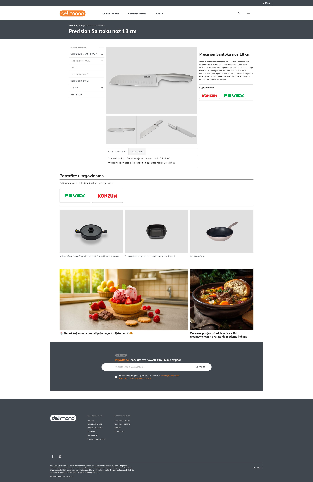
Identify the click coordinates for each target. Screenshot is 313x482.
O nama (91, 420)
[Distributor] (209, 96)
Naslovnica (73, 26)
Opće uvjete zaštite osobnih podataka (135, 378)
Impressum (92, 435)
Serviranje (120, 432)
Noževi (101, 26)
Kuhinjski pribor (122, 420)
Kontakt (91, 432)
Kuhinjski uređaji (122, 424)
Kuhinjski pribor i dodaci (88, 26)
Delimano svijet (95, 424)
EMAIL (267, 3)
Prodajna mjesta (95, 428)
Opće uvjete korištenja (170, 375)
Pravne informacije (96, 439)
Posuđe (118, 428)
